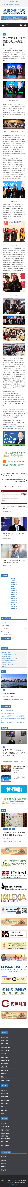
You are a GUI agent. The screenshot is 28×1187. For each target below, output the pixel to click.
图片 (4, 690)
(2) (14, 579)
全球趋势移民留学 (6, 652)
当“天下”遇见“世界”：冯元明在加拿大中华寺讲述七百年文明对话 (19, 768)
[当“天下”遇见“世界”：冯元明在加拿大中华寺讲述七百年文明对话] (6, 769)
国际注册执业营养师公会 (8, 662)
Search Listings (6, 638)
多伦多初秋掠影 (9, 693)
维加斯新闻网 (4, 1063)
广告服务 (3, 1163)
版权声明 (3, 1170)
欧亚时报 (3, 1073)
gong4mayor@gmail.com (9, 426)
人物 (4, 34)
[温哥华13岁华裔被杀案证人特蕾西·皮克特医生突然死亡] (14, 545)
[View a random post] (25, 25)
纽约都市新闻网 (5, 1060)
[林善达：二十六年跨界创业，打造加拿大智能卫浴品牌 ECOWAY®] (14, 737)
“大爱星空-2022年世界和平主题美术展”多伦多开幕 (14, 834)
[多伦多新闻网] (3, 25)
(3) (14, 606)
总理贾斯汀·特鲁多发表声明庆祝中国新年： (14, 507)
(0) (14, 594)
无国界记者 (4, 1110)
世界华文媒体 (4, 1037)
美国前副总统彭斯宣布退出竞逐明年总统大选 (14, 534)
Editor (14, 48)
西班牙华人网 (4, 1070)
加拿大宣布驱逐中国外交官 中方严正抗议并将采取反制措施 (13, 481)
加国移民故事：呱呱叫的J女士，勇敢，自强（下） (13, 723)
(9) (14, 591)
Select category (5, 632)
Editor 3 (14, 696)
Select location (5, 625)
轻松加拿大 (4, 1077)
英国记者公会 (4, 1106)
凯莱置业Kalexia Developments (9, 658)
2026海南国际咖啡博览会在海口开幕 (15, 4)
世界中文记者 (4, 1040)
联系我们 (3, 1160)
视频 (13, 829)
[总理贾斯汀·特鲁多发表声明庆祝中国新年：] (14, 491)
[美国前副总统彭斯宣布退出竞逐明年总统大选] (14, 518)
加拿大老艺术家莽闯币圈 (7, 711)
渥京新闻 (3, 1053)
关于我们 (3, 1156)
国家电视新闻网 (5, 1126)
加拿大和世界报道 (5, 1047)
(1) (14, 581)
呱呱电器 (4, 666)
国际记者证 (4, 1090)
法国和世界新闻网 (5, 1080)
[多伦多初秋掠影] (14, 681)
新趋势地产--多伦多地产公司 (9, 664)
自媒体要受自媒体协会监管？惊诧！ (10, 713)
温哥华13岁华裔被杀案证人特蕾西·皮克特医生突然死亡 (14, 561)
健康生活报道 (4, 1044)
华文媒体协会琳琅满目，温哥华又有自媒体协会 (12, 716)
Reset (13, 638)
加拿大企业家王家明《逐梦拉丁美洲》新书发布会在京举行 (15, 474)
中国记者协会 (4, 1103)
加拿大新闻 (5, 829)
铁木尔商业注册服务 (7, 656)
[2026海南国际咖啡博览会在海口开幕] (6, 779)
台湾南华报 (4, 1067)
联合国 (3, 1113)
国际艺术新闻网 (5, 1050)
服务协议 (3, 1166)
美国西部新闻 (4, 1057)
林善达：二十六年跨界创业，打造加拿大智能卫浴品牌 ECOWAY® (14, 753)
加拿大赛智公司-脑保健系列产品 (9, 660)
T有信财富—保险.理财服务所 (9, 654)
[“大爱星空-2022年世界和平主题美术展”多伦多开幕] (14, 820)
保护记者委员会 (5, 1100)
